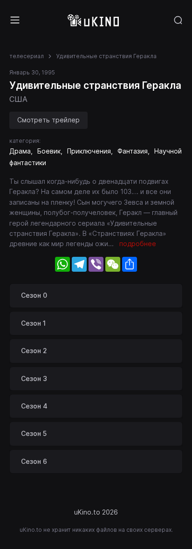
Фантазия (132, 151)
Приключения (89, 151)
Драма (20, 151)
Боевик (49, 151)
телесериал (26, 56)
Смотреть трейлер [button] (48, 120)
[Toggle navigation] (15, 20)
